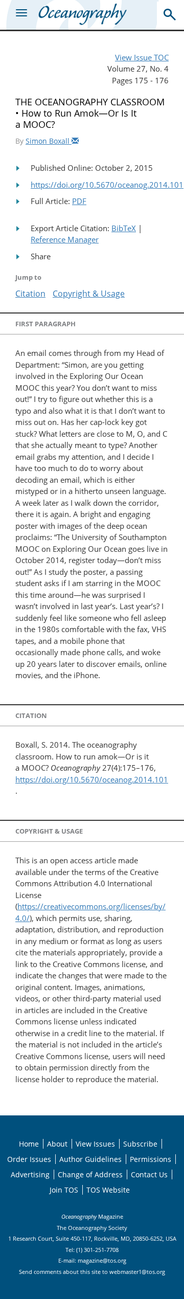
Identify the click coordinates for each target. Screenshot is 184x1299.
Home (29, 1144)
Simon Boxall (49, 141)
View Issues (95, 1144)
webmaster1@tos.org (137, 1271)
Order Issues (29, 1159)
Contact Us (149, 1174)
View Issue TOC (142, 57)
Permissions (150, 1159)
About (57, 1144)
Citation (30, 293)
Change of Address (90, 1174)
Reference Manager (65, 239)
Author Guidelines (90, 1159)
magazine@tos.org (102, 1260)
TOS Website (108, 1190)
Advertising (30, 1174)
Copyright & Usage (89, 293)
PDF (79, 201)
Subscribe (140, 1144)
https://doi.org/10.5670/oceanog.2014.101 (107, 185)
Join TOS (64, 1190)
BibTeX (123, 228)
